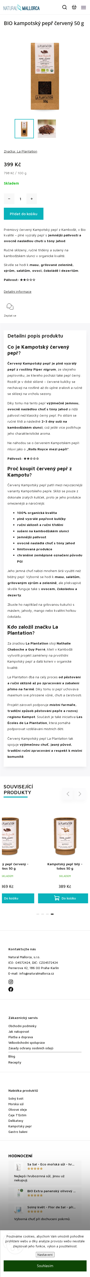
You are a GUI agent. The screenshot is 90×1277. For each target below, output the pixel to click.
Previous (69, 794)
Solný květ (16, 1098)
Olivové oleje (17, 1109)
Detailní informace (17, 291)
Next (80, 794)
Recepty (14, 1062)
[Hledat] (64, 7)
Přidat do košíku (23, 214)
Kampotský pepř (20, 1126)
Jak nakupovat (18, 1031)
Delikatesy (15, 1121)
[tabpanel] (59, 854)
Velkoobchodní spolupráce (26, 1042)
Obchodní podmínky (22, 1026)
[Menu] (83, 7)
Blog (11, 1056)
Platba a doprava (20, 1037)
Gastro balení (17, 1132)
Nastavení (45, 1255)
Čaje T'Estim (17, 1115)
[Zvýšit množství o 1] (31, 198)
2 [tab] (42, 914)
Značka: (20, 151)
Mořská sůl (16, 1104)
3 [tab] (47, 914)
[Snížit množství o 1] (9, 198)
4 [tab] (52, 914)
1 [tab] (37, 914)
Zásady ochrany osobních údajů (30, 1048)
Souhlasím (45, 1266)
